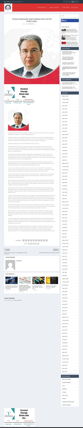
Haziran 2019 (65, 323)
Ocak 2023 (64, 185)
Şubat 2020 (64, 298)
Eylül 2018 (64, 352)
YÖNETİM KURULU (41, 7)
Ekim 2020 (64, 272)
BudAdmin (19, 261)
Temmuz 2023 (65, 166)
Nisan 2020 (64, 291)
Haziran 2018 (65, 362)
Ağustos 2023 (65, 163)
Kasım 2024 (64, 128)
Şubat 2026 (64, 112)
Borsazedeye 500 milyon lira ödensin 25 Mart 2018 (68, 83)
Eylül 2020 (64, 275)
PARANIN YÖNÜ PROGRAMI (68, 401)
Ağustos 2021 (65, 240)
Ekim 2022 (64, 195)
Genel (63, 385)
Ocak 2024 (64, 147)
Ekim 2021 (64, 233)
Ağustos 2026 (65, 96)
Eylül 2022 (64, 198)
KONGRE (64, 392)
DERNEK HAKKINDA (66, 382)
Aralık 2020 (64, 265)
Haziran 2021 (65, 246)
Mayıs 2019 (64, 326)
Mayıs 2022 (64, 211)
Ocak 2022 (64, 224)
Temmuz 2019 (65, 320)
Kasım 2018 (64, 346)
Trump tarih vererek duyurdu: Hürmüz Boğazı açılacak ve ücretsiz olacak (69, 74)
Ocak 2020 (64, 301)
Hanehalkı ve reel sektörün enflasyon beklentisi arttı (68, 63)
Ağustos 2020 (65, 278)
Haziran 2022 (65, 208)
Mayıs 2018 (64, 365)
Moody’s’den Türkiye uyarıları (16, 1)
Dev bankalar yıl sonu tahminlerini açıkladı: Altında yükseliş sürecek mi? (68, 53)
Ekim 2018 (64, 349)
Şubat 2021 (64, 259)
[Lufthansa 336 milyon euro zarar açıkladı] (52, 280)
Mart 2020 (64, 294)
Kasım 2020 (64, 269)
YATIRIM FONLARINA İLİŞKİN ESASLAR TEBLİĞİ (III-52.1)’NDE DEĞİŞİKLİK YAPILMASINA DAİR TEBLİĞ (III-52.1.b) (24, 288)
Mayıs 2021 (64, 249)
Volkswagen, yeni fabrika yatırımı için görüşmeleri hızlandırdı (11, 287)
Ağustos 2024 (65, 134)
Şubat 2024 (64, 144)
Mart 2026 (64, 108)
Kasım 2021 (64, 230)
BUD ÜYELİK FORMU (66, 379)
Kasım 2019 (64, 307)
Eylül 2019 (64, 314)
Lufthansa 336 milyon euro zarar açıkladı (51, 286)
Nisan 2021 (64, 253)
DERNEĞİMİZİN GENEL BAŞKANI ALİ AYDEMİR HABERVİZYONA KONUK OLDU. (70, 68)
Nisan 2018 (64, 368)
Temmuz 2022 (65, 205)
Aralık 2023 (64, 150)
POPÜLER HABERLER (66, 405)
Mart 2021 (64, 256)
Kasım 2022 (64, 192)
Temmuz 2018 (65, 358)
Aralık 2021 (64, 227)
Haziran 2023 (65, 169)
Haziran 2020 (65, 285)
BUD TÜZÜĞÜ (74, 7)
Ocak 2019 (64, 339)
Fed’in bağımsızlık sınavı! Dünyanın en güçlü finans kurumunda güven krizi (68, 58)
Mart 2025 (64, 121)
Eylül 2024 (64, 131)
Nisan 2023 (64, 176)
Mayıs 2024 (64, 137)
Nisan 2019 (64, 330)
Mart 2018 (64, 371)
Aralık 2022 (64, 189)
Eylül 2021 (64, 237)
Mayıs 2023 (64, 173)
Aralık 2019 (64, 304)
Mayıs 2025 (64, 118)
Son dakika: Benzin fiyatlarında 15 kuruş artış (37, 287)
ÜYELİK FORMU (65, 7)
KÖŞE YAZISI (65, 395)
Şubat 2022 (64, 221)
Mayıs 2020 (64, 288)
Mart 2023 (64, 179)
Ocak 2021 (64, 262)
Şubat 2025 (64, 124)
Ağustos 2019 (65, 317)
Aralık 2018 (64, 342)
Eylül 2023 (64, 160)
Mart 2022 (64, 217)
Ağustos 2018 (65, 355)
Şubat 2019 (64, 336)
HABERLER (31, 23)
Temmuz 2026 (65, 99)
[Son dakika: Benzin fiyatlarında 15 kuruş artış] (38, 280)
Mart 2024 (64, 140)
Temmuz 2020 (65, 281)
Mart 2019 (64, 333)
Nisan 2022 (64, 214)
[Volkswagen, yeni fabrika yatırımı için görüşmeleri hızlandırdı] (11, 280)
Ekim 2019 (64, 310)
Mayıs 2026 (64, 105)
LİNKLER (64, 398)
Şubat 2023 (64, 182)
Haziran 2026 (65, 102)
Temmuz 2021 (65, 243)
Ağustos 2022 (65, 201)
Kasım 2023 (64, 153)
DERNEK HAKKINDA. (54, 7)
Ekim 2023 (64, 156)
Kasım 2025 (64, 115)
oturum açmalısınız (18, 300)
